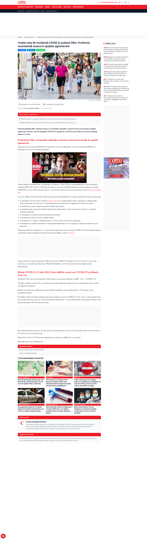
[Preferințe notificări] (3, 536)
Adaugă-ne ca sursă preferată (30, 104)
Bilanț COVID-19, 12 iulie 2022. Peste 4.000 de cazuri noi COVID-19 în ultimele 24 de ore (48, 123)
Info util (67, 7)
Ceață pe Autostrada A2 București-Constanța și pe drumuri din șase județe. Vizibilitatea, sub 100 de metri (116, 98)
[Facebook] (122, 2)
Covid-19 (26, 350)
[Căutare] (128, 2)
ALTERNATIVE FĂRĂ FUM (32, 11)
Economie (39, 7)
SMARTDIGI (21, 11)
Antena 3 (71, 233)
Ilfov (41, 230)
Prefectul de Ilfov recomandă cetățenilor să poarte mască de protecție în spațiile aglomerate (48, 119)
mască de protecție (38, 350)
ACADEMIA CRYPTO (51, 11)
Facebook (23, 50)
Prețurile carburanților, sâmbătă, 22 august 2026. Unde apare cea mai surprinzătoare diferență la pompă (116, 66)
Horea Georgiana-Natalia (31, 108)
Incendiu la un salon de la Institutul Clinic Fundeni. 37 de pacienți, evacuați (116, 81)
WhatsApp (41, 50)
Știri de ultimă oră (25, 7)
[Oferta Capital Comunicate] (116, 168)
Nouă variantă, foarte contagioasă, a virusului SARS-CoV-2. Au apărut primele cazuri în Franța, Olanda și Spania (59, 410)
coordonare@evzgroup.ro (108, 2)
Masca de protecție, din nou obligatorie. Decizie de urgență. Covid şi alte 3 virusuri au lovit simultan (85, 410)
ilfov (31, 350)
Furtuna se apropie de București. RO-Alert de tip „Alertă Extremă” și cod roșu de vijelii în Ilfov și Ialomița (31, 382)
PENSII (43, 11)
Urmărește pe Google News (55, 104)
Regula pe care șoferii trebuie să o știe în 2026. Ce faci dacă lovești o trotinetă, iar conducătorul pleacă (116, 59)
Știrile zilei (110, 43)
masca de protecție (54, 201)
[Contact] (119, 2)
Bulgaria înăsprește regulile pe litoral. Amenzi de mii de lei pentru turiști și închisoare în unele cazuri (115, 73)
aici (41, 341)
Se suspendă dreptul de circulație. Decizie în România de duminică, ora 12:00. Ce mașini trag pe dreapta (31, 409)
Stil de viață (57, 7)
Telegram (32, 50)
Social (47, 7)
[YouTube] (125, 2)
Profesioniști (78, 7)
